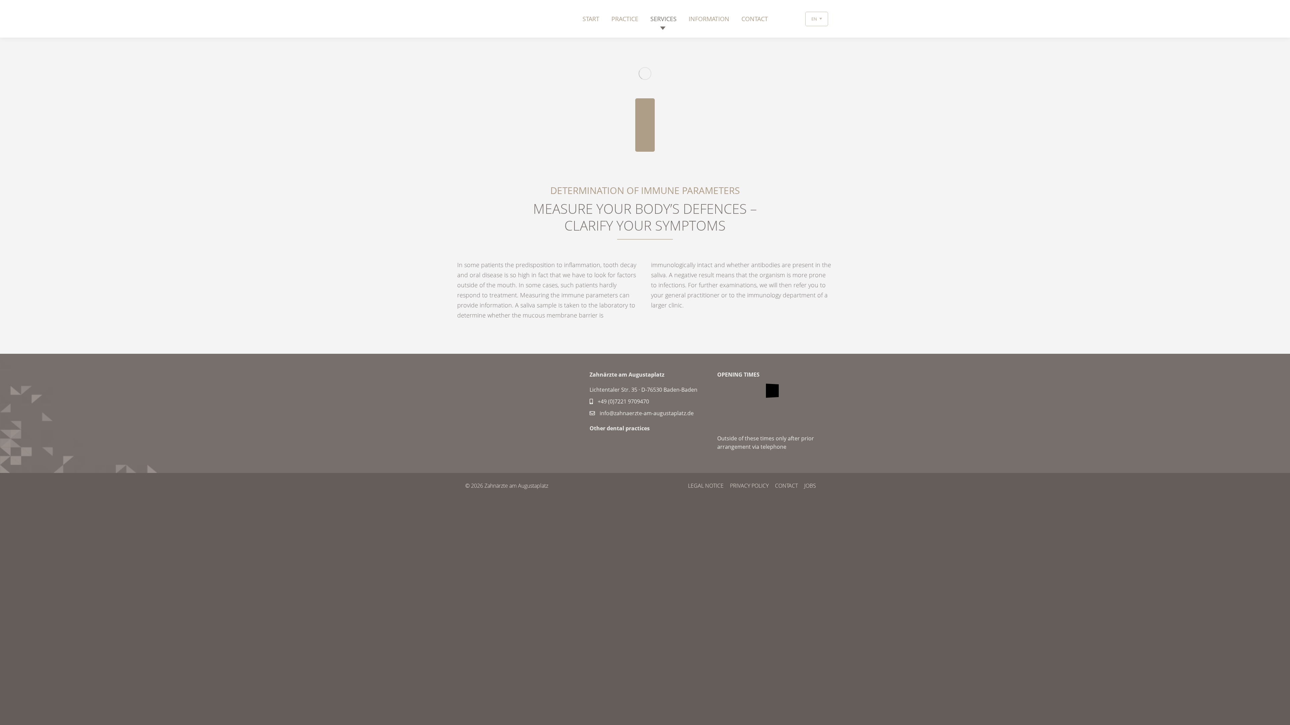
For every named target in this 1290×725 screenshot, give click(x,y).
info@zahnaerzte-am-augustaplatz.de (646, 413)
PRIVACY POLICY (749, 485)
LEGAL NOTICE (706, 485)
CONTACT (786, 485)
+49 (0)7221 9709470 (622, 401)
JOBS (810, 485)
